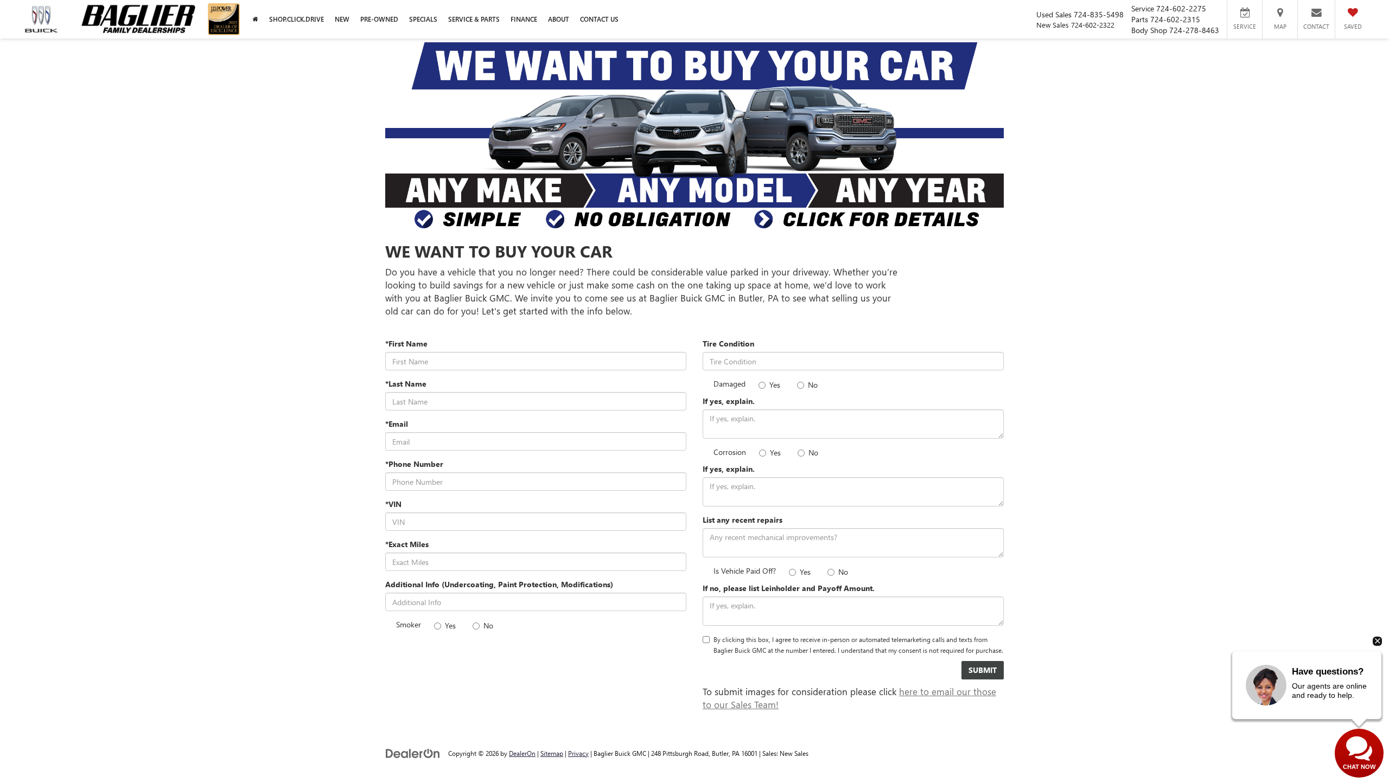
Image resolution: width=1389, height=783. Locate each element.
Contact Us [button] (599, 19)
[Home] (255, 19)
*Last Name (405, 383)
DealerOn (522, 753)
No (488, 625)
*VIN (393, 504)
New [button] (342, 19)
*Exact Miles (407, 544)
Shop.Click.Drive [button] (296, 19)
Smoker (408, 624)
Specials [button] (423, 19)
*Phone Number (414, 464)
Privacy (578, 753)
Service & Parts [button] (474, 19)
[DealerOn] (413, 753)
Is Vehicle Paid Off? (744, 571)
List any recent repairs (742, 520)
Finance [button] (524, 19)
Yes (450, 625)
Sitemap (551, 753)
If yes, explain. (729, 401)
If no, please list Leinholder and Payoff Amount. (789, 588)
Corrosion (729, 452)
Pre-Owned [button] (379, 19)
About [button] (558, 19)
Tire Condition (728, 343)
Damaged (729, 383)
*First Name (406, 343)
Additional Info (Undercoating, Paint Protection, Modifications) (499, 584)
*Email (396, 424)
